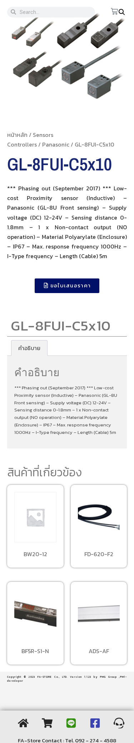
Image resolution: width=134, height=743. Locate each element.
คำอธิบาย (29, 348)
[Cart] (114, 12)
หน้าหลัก (17, 134)
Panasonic (55, 144)
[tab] (29, 348)
